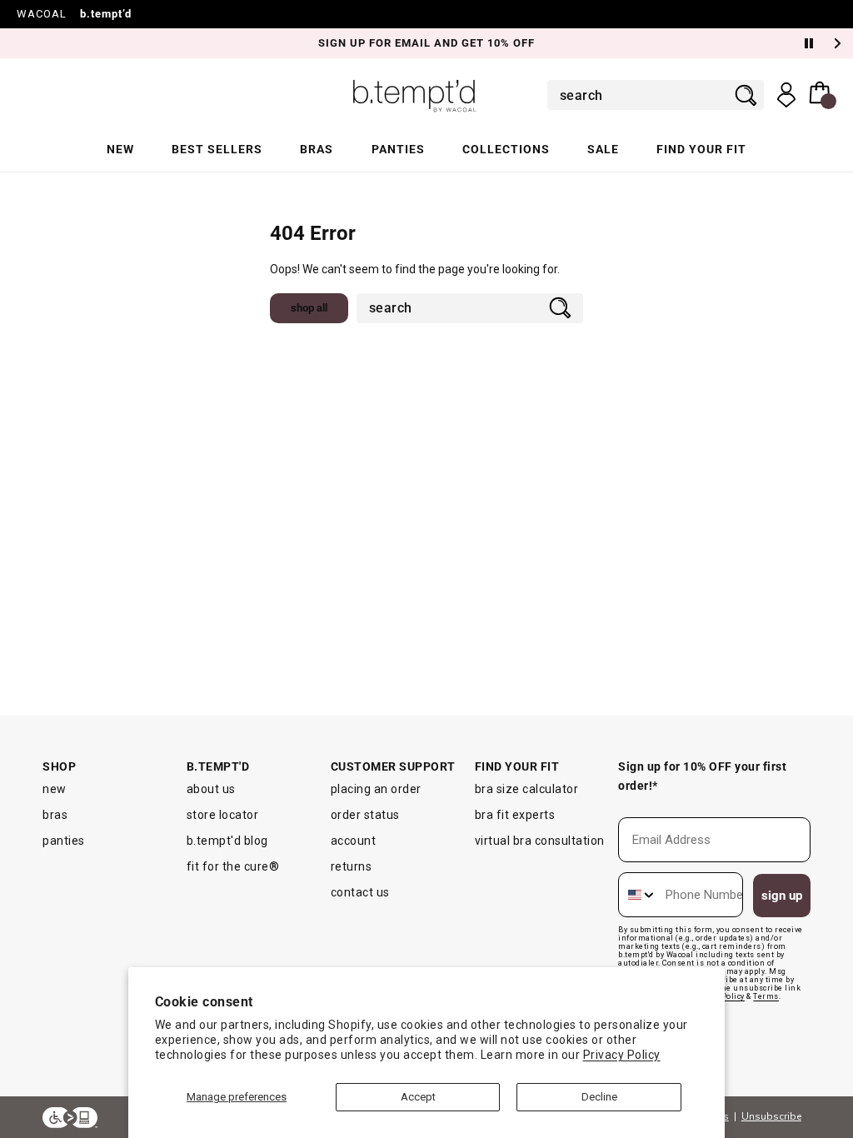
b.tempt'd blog (227, 840)
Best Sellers (217, 149)
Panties (398, 149)
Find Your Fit (701, 149)
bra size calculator (527, 789)
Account (354, 840)
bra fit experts (515, 814)
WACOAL (42, 13)
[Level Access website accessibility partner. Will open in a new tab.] (69, 1117)
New (120, 149)
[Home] (414, 95)
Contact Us (360, 892)
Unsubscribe (771, 1116)
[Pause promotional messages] (809, 43)
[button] (822, 95)
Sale (603, 149)
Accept (418, 1097)
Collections (506, 149)
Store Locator (223, 814)
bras (54, 814)
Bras (316, 149)
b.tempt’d (106, 13)
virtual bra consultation (540, 840)
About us (211, 789)
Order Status (365, 814)
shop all (309, 308)
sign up (781, 895)
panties (63, 840)
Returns (351, 866)
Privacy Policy (622, 1054)
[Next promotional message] (839, 43)
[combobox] (644, 95)
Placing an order (376, 789)
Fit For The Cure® (233, 866)
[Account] (786, 95)
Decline (599, 1097)
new (54, 789)
